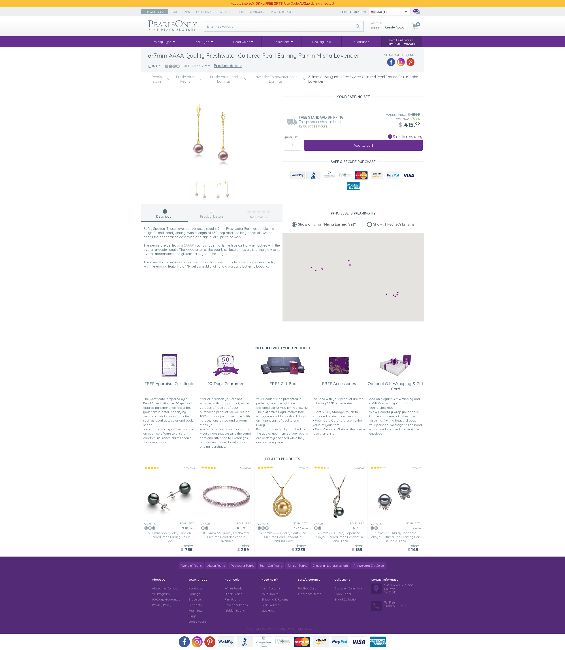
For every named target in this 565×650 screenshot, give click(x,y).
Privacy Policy (161, 605)
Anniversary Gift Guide (369, 565)
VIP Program (161, 594)
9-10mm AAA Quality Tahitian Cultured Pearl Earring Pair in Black (169, 537)
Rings (192, 616)
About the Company (166, 588)
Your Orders (270, 594)
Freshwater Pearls (242, 565)
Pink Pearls (232, 599)
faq (174, 11)
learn (186, 11)
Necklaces (195, 588)
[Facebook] (391, 62)
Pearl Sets (195, 610)
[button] (397, 294)
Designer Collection (348, 588)
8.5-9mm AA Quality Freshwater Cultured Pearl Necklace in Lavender (226, 537)
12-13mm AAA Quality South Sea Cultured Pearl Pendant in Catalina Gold (282, 537)
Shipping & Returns (275, 599)
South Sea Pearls (271, 565)
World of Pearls (191, 565)
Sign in (375, 27)
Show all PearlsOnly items (393, 224)
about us (226, 11)
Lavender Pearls (236, 605)
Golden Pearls (235, 610)
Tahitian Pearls (297, 565)
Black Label (342, 594)
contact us (258, 11)
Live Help (268, 610)
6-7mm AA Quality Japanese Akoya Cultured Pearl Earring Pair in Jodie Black (395, 537)
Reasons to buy (155, 11)
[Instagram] (401, 62)
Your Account (271, 588)
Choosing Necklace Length (330, 565)
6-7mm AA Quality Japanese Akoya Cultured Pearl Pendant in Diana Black (339, 537)
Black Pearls (233, 594)
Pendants (195, 605)
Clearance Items (309, 594)
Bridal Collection (346, 599)
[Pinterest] (410, 62)
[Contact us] (416, 12)
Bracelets (195, 599)
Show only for (327, 224)
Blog (241, 11)
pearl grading (205, 11)
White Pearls (233, 588)
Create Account (396, 27)
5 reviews (245, 467)
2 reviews (189, 467)
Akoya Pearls (216, 565)
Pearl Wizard (270, 605)
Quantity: (291, 137)
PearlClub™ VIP (281, 11)
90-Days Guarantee (166, 599)
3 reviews (358, 467)
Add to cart (363, 145)
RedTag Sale (307, 588)
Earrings (194, 594)
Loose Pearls (197, 621)
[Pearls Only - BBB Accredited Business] (313, 175)
